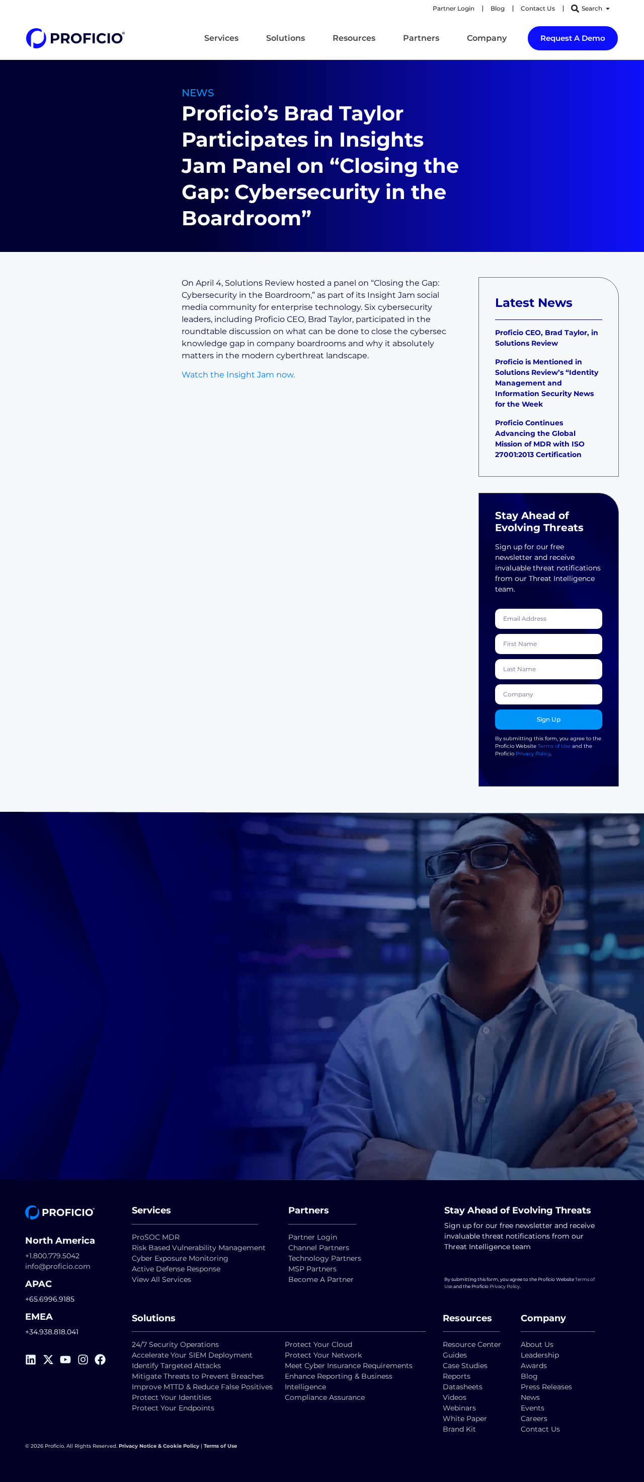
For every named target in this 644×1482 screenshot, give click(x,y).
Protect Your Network (323, 1355)
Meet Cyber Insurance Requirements (349, 1365)
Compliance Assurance (325, 1397)
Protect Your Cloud (319, 1344)
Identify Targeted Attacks (176, 1365)
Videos (454, 1397)
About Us (537, 1344)
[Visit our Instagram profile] (86, 1359)
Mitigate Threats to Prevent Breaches (198, 1376)
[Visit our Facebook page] (103, 1359)
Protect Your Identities (171, 1397)
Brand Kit (459, 1429)
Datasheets (462, 1386)
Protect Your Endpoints (173, 1407)
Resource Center (472, 1344)
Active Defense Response (176, 1268)
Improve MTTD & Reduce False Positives (202, 1386)
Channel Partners (318, 1247)
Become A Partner (321, 1279)
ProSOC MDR (156, 1237)
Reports (457, 1376)
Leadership (540, 1355)
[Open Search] (608, 8)
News (530, 1397)
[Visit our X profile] (51, 1359)
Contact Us (540, 1429)
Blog (529, 1376)
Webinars (459, 1407)
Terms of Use (554, 746)
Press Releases (546, 1386)
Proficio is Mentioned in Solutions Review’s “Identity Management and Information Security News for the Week (546, 383)
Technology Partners (324, 1258)
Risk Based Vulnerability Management (199, 1247)
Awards (534, 1365)
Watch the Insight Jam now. (238, 374)
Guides (455, 1355)
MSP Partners (312, 1268)
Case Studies (465, 1365)
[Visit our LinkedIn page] (34, 1359)
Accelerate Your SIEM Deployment (192, 1355)
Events (532, 1407)
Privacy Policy (533, 753)
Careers (534, 1418)
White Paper (465, 1418)
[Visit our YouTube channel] (68, 1359)
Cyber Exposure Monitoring (180, 1258)
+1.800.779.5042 (52, 1255)
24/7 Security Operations (175, 1344)
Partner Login (312, 1237)
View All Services (161, 1279)
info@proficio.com (58, 1266)
